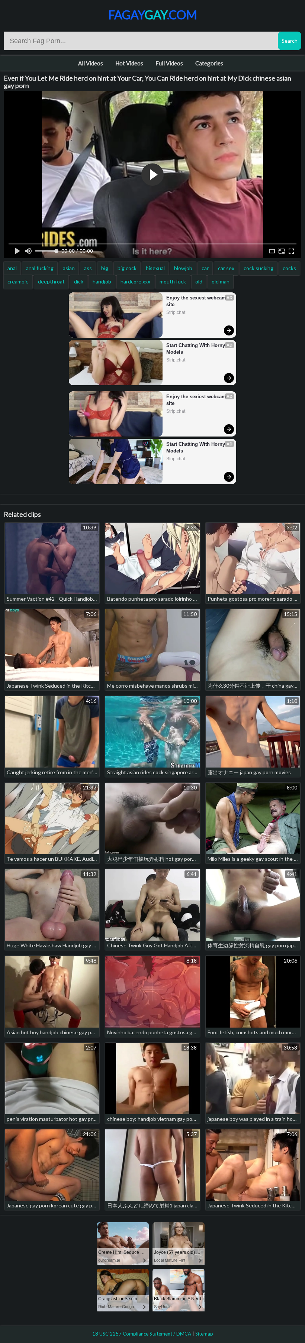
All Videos (90, 63)
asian (69, 268)
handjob (102, 281)
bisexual (155, 268)
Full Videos (169, 63)
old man (220, 281)
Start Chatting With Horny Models (196, 349)
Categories (209, 63)
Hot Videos (129, 63)
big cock (127, 268)
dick (78, 281)
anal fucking (40, 268)
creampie (18, 281)
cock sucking (258, 268)
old (198, 281)
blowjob (183, 268)
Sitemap (204, 1334)
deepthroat (51, 281)
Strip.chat (175, 312)
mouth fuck (173, 281)
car (205, 268)
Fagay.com (152, 14)
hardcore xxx (135, 281)
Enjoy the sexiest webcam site (197, 301)
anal (12, 268)
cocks (289, 268)
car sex (226, 268)
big (104, 268)
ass (88, 268)
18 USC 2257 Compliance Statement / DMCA (141, 1334)
